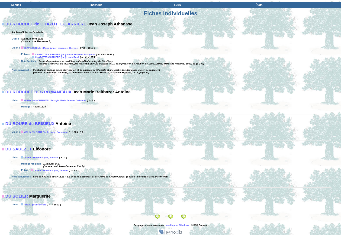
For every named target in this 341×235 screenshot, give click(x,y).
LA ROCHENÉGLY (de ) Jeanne (51, 170)
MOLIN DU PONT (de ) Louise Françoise (46, 132)
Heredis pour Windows (177, 225)
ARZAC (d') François (35, 204)
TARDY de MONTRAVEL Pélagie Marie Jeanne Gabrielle (55, 100)
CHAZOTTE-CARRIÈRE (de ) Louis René (57, 57)
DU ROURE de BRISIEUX (30, 123)
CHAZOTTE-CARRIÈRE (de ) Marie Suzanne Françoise (65, 54)
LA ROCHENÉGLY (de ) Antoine (41, 157)
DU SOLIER (16, 196)
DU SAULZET (18, 149)
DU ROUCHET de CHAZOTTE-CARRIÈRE (45, 24)
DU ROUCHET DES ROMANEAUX (38, 92)
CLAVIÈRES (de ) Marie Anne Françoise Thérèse (51, 48)
